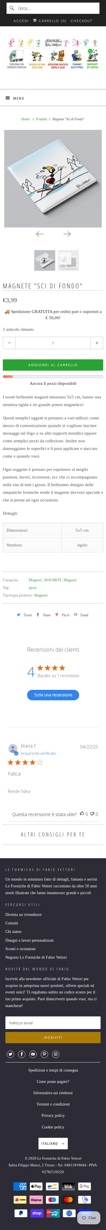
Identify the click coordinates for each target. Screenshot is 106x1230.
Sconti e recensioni (20, 949)
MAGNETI (53, 580)
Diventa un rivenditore (23, 915)
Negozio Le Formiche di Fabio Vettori (36, 957)
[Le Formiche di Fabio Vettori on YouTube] (33, 1054)
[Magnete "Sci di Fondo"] (53, 178)
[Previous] (39, 233)
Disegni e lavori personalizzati (29, 940)
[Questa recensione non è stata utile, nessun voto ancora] (92, 814)
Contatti (11, 923)
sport (32, 587)
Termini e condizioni (53, 1104)
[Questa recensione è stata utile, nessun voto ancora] (82, 814)
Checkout (81, 20)
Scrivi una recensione (53, 694)
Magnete (41, 595)
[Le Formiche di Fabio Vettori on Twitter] (10, 1054)
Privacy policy (53, 1115)
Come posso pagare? (53, 1081)
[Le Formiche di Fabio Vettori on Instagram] (55, 1054)
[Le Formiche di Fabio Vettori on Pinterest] (44, 1054)
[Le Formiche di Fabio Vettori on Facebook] (21, 1054)
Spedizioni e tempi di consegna (53, 1070)
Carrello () (52, 20)
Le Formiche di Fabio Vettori (59, 1158)
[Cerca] (12, 8)
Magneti (36, 580)
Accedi (21, 20)
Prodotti (42, 119)
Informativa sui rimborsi (53, 1093)
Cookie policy (53, 1127)
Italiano (50, 1143)
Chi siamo (13, 932)
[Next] (67, 233)
